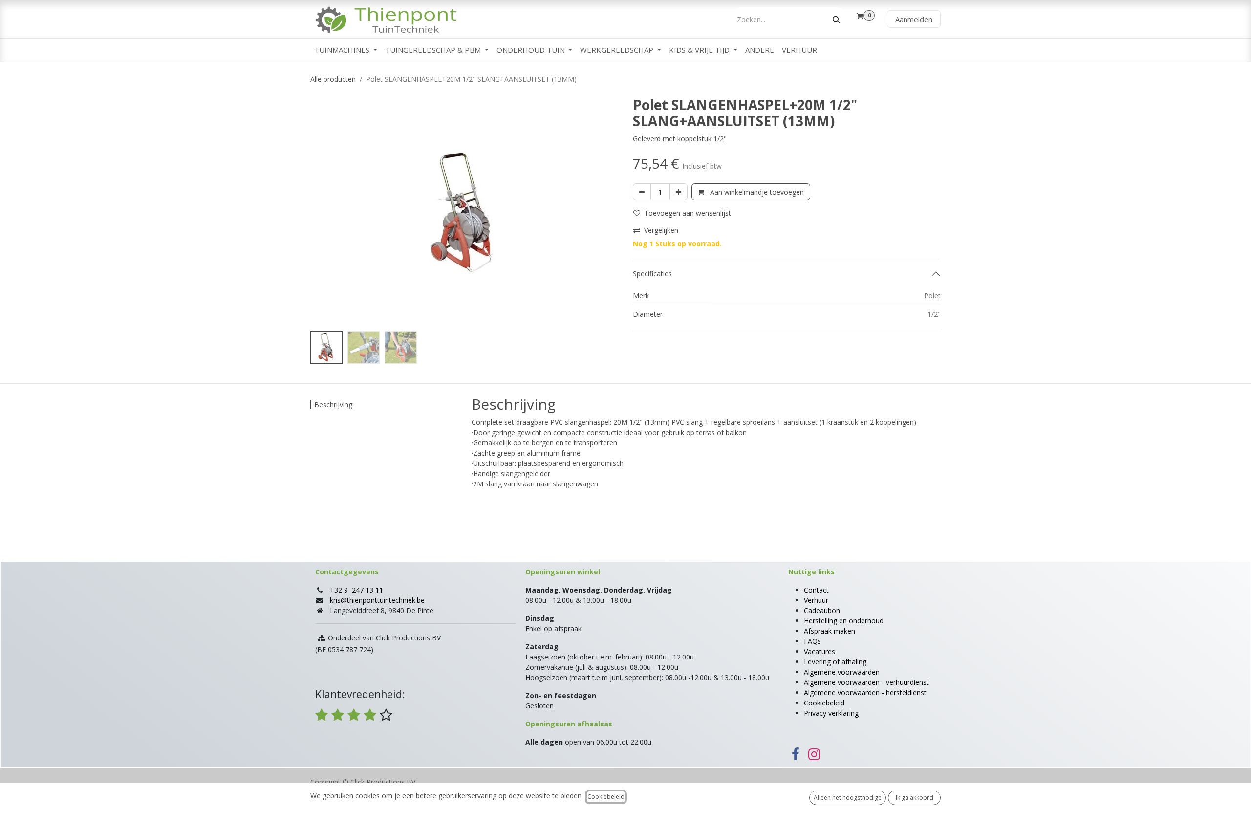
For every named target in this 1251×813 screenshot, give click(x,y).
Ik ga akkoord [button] (914, 797)
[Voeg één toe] (678, 191)
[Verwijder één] (642, 191)
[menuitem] (345, 50)
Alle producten (333, 79)
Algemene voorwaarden (842, 672)
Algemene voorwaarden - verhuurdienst (866, 682)
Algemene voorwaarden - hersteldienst (865, 692)
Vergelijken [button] (661, 230)
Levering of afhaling (835, 661)
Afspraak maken (829, 631)
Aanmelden (913, 19)
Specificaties (652, 273)
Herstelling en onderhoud (844, 620)
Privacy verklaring (831, 713)
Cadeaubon (822, 610)
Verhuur (816, 600)
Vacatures (819, 651)
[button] (325, 212)
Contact (816, 589)
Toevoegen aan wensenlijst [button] (687, 213)
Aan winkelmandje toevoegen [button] (756, 192)
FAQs (812, 641)
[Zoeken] (836, 19)
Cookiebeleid (824, 702)
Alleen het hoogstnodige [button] (848, 797)
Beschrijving (333, 404)
